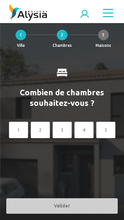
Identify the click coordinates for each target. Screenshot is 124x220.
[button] (20, 40)
